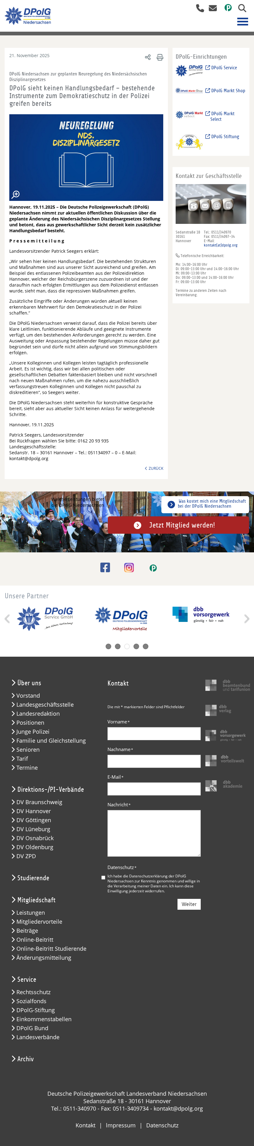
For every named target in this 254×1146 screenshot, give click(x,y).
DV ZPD (26, 856)
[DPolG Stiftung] (189, 141)
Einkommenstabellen (44, 1019)
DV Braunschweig (39, 802)
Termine (27, 767)
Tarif (22, 758)
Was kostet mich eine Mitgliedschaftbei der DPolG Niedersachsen (212, 504)
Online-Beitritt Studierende (51, 948)
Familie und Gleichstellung (51, 740)
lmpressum (121, 1125)
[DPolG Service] (189, 72)
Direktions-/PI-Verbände (50, 789)
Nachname (120, 749)
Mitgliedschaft (36, 900)
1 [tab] (108, 646)
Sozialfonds (31, 1001)
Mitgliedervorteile (39, 921)
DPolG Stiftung (224, 136)
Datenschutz (122, 867)
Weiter (189, 904)
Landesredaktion (38, 713)
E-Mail (115, 777)
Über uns (29, 683)
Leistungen (30, 912)
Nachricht (119, 804)
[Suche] (240, 9)
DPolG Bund (32, 1028)
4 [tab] (136, 646)
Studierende (33, 878)
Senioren (28, 749)
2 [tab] (117, 646)
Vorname (118, 721)
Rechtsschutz (33, 992)
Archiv (25, 1059)
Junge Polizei (33, 731)
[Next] (246, 619)
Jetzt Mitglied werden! (182, 525)
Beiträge (27, 930)
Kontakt (85, 1125)
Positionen (30, 722)
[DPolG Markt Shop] (189, 95)
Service (26, 979)
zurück (156, 468)
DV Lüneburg (33, 829)
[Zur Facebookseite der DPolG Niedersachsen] (103, 567)
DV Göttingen (33, 820)
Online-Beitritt (34, 939)
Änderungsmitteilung (43, 957)
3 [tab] (127, 646)
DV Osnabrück (35, 838)
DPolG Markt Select (222, 116)
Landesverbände (37, 1037)
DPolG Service (223, 67)
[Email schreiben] (211, 9)
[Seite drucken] (159, 57)
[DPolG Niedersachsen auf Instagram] (127, 568)
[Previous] (8, 619)
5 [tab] (145, 646)
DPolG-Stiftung (35, 1010)
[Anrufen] (197, 9)
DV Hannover (33, 811)
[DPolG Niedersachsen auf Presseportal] (226, 9)
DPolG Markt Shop (227, 90)
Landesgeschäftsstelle (45, 704)
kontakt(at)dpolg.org (221, 245)
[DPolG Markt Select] (189, 118)
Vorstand (28, 695)
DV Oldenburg (34, 847)
